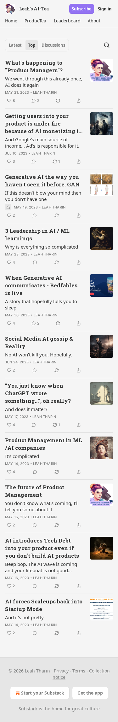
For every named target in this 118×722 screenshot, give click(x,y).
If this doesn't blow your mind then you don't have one (43, 196)
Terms (78, 671)
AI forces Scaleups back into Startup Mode (43, 605)
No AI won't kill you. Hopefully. (38, 354)
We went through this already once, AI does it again (43, 81)
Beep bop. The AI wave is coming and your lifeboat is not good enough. (41, 567)
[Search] (106, 45)
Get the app (90, 693)
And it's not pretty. (25, 617)
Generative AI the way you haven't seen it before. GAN (42, 180)
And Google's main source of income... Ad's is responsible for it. (42, 142)
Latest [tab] (15, 45)
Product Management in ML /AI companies (43, 444)
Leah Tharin (45, 92)
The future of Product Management (34, 491)
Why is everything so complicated (41, 247)
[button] (11, 21)
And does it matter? (26, 409)
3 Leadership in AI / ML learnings (37, 234)
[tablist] (37, 45)
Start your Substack (42, 693)
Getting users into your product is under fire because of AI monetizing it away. (43, 123)
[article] (59, 81)
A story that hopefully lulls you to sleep (41, 304)
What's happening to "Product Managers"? (34, 66)
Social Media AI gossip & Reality (39, 342)
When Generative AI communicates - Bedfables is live (41, 285)
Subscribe (82, 9)
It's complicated (22, 456)
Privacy (61, 671)
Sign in (105, 9)
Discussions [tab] (53, 45)
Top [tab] (31, 45)
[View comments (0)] (34, 161)
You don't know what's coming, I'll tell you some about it (42, 506)
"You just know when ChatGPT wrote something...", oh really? (38, 393)
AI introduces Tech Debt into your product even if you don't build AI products (42, 548)
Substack (28, 709)
